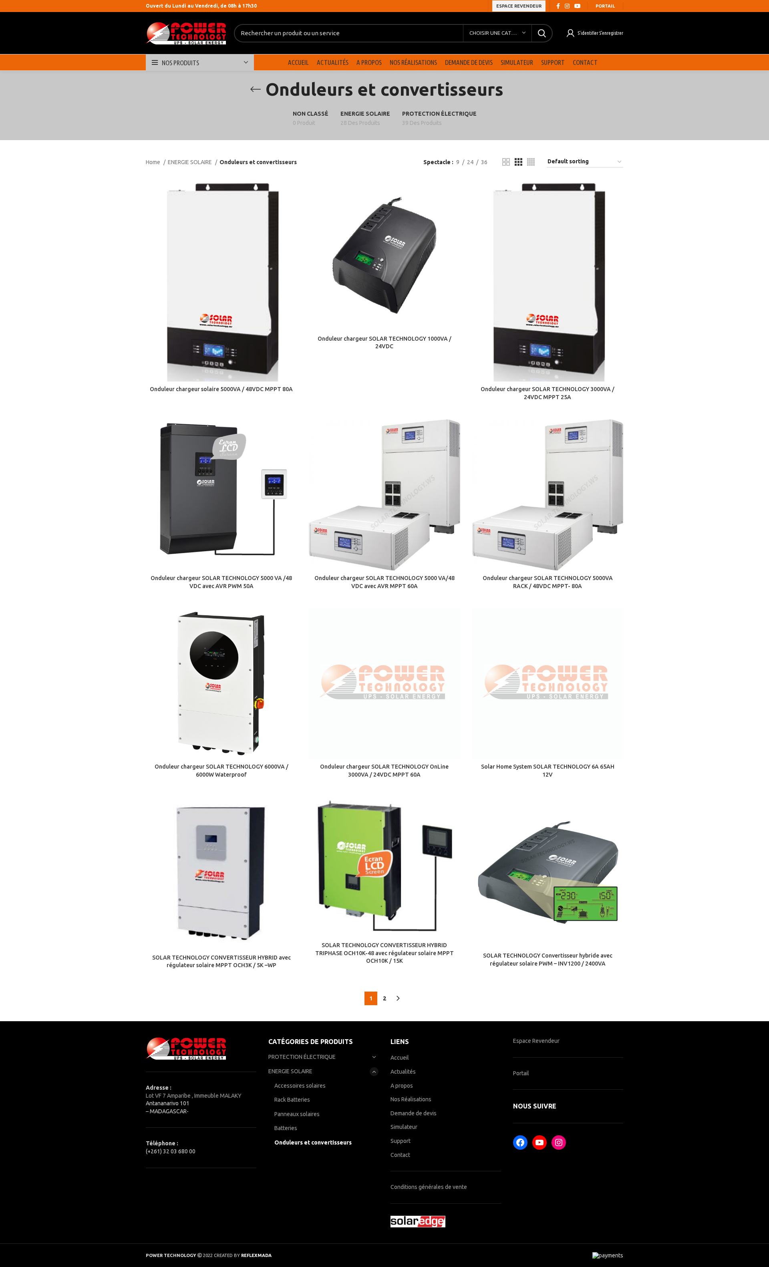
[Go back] (256, 89)
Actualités (403, 1071)
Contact (400, 1155)
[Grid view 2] (506, 162)
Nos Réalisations (411, 1099)
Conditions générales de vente (429, 1187)
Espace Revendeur (536, 1041)
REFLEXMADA (256, 1255)
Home (153, 162)
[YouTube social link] (577, 6)
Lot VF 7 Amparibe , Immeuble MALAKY (194, 1095)
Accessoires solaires (300, 1085)
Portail (605, 6)
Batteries (285, 1128)
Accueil (400, 1057)
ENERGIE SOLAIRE (190, 162)
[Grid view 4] (531, 162)
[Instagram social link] (567, 6)
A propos (402, 1085)
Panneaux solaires (297, 1114)
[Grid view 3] (518, 162)
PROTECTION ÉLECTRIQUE (302, 1057)
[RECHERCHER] (542, 33)
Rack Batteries (292, 1099)
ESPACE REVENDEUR (519, 6)
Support (401, 1141)
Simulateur (404, 1127)
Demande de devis (414, 1113)
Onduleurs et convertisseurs (313, 1142)
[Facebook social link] (558, 6)
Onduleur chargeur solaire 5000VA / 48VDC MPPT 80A (221, 389)
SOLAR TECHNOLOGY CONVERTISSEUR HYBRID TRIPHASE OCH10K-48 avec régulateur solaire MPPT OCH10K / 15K (384, 953)
